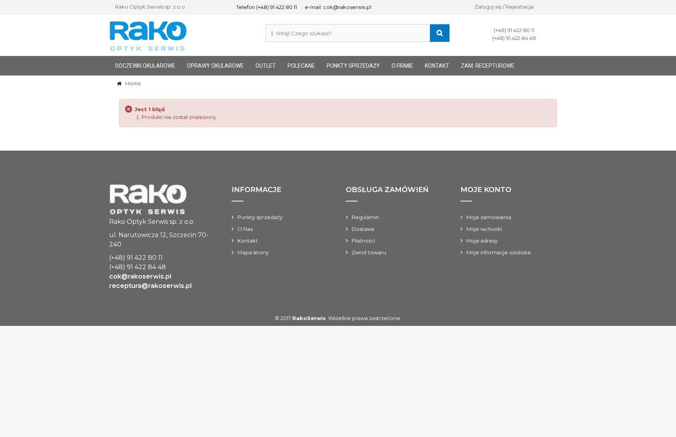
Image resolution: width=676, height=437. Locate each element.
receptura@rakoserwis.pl (150, 286)
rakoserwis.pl (159, 200)
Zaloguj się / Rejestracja (504, 7)
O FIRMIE (402, 66)
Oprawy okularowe (215, 66)
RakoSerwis (309, 318)
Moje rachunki (484, 229)
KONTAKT (437, 66)
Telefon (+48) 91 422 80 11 (266, 7)
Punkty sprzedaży (353, 66)
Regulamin (365, 217)
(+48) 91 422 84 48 (514, 38)
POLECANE (301, 66)
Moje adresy (482, 240)
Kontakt (247, 240)
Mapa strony (253, 252)
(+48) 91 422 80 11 (514, 30)
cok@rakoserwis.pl (140, 276)
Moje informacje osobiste (498, 252)
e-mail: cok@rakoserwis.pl (338, 7)
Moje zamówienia (488, 217)
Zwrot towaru (369, 252)
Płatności (363, 240)
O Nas (245, 229)
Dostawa (363, 229)
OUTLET (265, 66)
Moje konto (485, 189)
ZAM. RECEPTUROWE (487, 66)
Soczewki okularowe (145, 66)
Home (131, 83)
